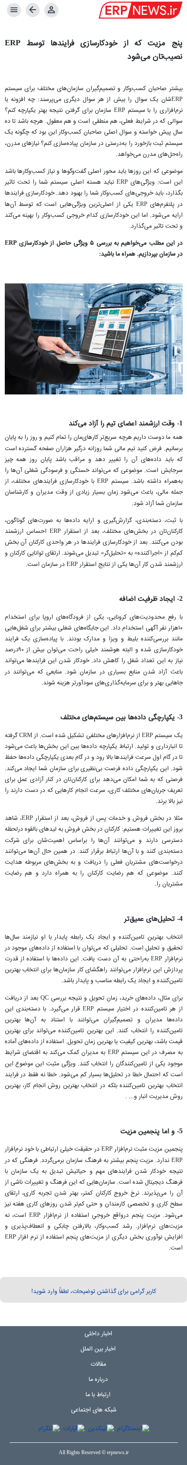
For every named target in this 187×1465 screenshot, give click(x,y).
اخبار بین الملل (98, 1349)
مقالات (98, 1364)
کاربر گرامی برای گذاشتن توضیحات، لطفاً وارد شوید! (93, 1292)
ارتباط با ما (98, 1395)
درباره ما (98, 1379)
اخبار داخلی (98, 1334)
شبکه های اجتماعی (94, 1410)
